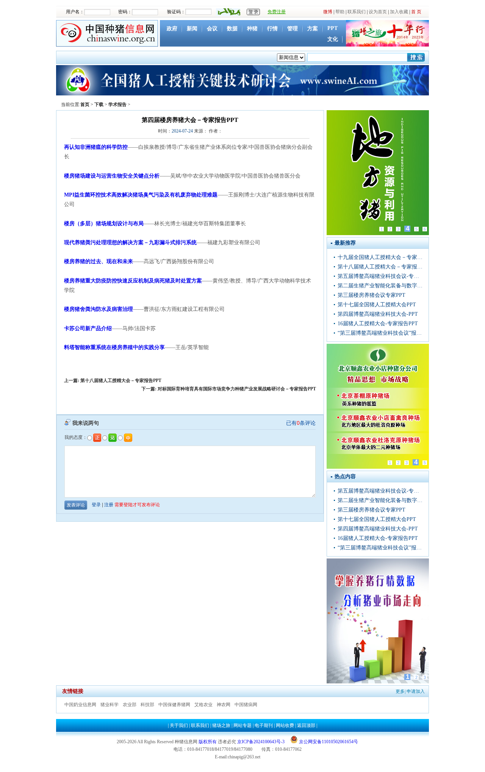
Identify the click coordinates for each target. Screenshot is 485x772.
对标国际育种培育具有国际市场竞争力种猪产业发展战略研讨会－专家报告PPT (237, 388)
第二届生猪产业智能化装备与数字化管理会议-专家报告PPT (381, 286)
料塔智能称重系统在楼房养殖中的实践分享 (114, 347)
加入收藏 (399, 11)
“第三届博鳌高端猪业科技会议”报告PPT (381, 333)
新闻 (192, 28)
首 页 (416, 11)
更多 (400, 691)
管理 (292, 28)
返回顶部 (306, 725)
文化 (332, 39)
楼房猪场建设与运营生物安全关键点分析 (112, 176)
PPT (332, 28)
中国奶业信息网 (80, 704)
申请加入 (416, 691)
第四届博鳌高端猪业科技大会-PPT (378, 314)
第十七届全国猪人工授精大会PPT (377, 304)
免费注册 (277, 11)
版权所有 (208, 741)
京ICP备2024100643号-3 (261, 741)
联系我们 (356, 11)
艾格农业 (203, 704)
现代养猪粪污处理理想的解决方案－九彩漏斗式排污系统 (130, 242)
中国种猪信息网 (108, 33)
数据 (232, 28)
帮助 (339, 11)
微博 (327, 11)
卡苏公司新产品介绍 (88, 328)
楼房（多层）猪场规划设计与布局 (104, 223)
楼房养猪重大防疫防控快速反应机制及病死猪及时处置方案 (133, 281)
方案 (312, 28)
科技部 (147, 704)
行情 (272, 28)
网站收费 (285, 725)
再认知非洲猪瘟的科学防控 (96, 147)
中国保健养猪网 (174, 704)
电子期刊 (264, 725)
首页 (84, 104)
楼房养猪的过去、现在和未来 (98, 261)
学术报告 (117, 104)
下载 (98, 104)
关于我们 (179, 725)
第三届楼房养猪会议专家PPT (371, 295)
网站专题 (242, 725)
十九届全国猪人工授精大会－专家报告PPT (381, 257)
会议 (212, 28)
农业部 (129, 704)
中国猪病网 (246, 704)
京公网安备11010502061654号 (328, 741)
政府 (172, 28)
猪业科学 (109, 704)
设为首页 (378, 11)
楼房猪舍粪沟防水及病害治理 (98, 309)
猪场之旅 (221, 725)
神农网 (223, 704)
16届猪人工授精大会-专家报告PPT (378, 323)
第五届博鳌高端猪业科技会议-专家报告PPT (381, 276)
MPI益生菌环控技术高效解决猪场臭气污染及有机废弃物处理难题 (140, 195)
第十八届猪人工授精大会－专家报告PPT (120, 380)
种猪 (252, 28)
